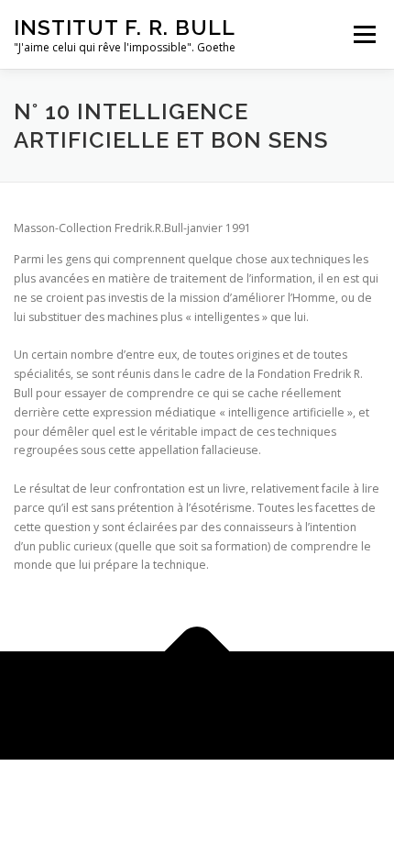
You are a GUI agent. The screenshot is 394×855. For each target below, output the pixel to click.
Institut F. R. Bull (124, 27)
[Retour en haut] (197, 651)
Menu (363, 34)
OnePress (273, 694)
